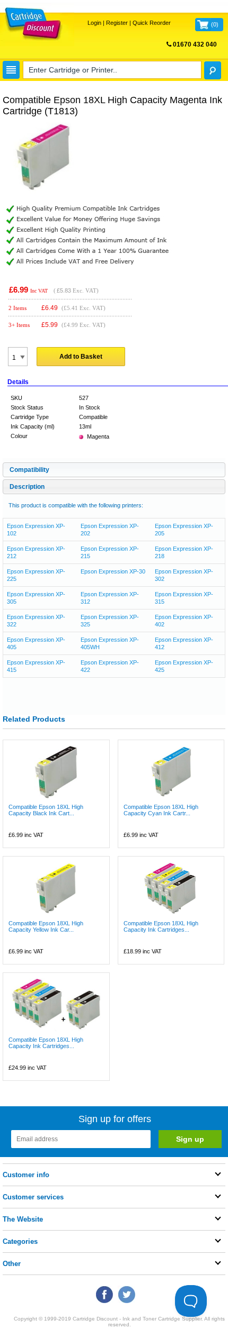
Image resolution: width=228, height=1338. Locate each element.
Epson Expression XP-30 (113, 571)
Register (117, 23)
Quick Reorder (152, 23)
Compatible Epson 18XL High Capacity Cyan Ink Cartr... (161, 810)
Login (94, 23)
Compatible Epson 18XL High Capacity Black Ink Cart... (45, 810)
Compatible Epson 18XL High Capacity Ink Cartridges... (161, 926)
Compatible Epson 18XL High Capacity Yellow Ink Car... (45, 926)
